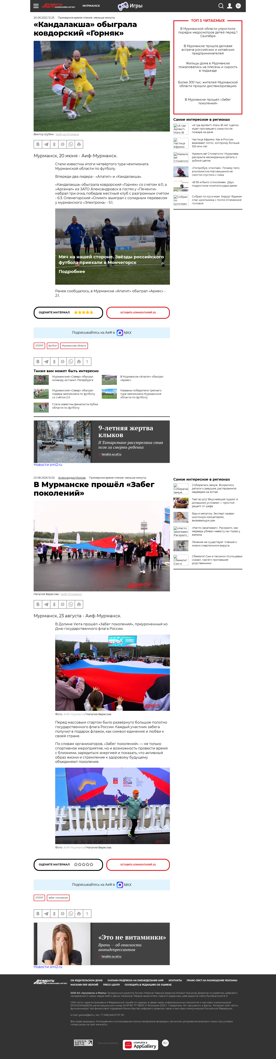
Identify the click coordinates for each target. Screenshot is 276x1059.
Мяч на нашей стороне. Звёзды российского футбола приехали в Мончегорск (111, 259)
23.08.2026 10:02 (44, 477)
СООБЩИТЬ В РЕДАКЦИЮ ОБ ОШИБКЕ (148, 984)
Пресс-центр (111, 984)
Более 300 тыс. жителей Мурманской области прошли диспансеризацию (208, 84)
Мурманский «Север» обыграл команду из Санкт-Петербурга (72, 378)
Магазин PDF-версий (84, 984)
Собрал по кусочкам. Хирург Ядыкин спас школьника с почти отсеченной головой (217, 200)
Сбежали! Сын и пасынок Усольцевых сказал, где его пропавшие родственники (217, 560)
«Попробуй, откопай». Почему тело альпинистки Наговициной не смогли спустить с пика (216, 171)
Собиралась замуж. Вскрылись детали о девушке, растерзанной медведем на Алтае (214, 488)
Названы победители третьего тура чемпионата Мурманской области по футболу (141, 394)
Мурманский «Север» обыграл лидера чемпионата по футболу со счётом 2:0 (73, 394)
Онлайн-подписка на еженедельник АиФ (136, 980)
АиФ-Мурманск (71, 594)
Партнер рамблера (107, 1043)
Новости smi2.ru (48, 465)
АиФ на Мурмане (67, 134)
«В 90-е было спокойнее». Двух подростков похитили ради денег (214, 184)
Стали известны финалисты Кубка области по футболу (75, 406)
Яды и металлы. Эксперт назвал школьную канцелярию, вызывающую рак (213, 517)
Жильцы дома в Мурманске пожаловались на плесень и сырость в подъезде (208, 67)
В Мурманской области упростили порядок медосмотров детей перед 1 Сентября (207, 32)
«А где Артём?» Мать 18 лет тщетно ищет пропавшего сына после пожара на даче (215, 129)
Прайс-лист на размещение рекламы (212, 980)
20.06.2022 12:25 (44, 17)
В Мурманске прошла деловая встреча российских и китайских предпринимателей (208, 49)
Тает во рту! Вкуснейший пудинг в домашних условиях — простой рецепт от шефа (215, 503)
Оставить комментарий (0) (138, 312)
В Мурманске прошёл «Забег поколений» (208, 101)
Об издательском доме (87, 980)
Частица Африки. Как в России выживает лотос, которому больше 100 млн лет (215, 143)
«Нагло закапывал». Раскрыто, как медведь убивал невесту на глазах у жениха (216, 531)
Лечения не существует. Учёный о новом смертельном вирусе (214, 543)
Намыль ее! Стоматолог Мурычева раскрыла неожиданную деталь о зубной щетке (215, 157)
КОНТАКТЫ (175, 980)
